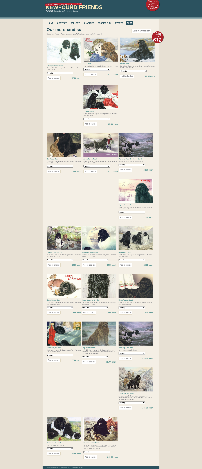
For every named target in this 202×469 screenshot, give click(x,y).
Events (119, 23)
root (79, 467)
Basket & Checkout (141, 31)
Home (50, 23)
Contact (62, 23)
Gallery (75, 23)
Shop (129, 23)
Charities (88, 23)
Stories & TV (104, 23)
